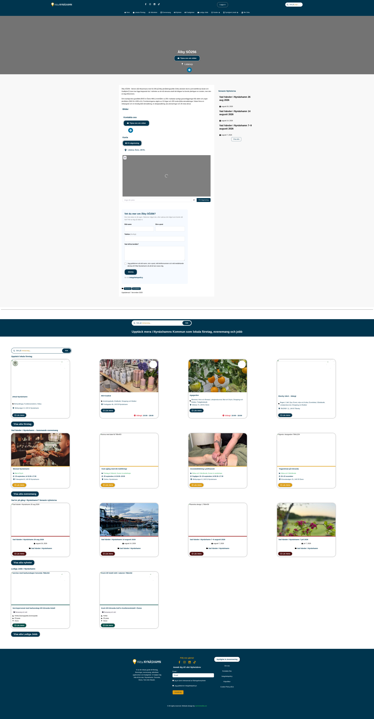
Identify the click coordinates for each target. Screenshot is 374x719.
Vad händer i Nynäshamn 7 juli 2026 (293, 539)
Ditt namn (128, 224)
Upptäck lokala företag (21, 356)
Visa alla (236, 139)
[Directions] (189, 69)
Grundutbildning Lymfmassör (202, 469)
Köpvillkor (227, 681)
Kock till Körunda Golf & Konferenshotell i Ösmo (121, 608)
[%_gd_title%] (64, 364)
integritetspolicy (136, 277)
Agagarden (194, 395)
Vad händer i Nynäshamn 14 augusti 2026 (118, 539)
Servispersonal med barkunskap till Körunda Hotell (34, 608)
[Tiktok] (159, 4)
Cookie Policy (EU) (227, 687)
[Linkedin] (154, 4)
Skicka (131, 272)
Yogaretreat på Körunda (289, 469)
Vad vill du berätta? (131, 244)
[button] (144, 415)
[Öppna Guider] (219, 12)
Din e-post (159, 224)
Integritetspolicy (227, 676)
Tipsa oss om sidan (188, 58)
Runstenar (128, 288)
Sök (186, 323)
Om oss (227, 666)
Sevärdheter (136, 288)
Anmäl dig (178, 692)
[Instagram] (150, 4)
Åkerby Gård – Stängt (287, 396)
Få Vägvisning (204, 200)
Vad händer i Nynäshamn (41, 548)
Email (174, 671)
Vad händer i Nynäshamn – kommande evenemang (34, 430)
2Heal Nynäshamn (19, 397)
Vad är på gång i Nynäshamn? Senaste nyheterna (34, 500)
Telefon (130, 234)
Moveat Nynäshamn (21, 469)
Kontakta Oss (227, 671)
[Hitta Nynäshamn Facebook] (146, 4)
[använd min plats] (194, 200)
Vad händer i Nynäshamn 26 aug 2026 (28, 539)
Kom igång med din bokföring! (114, 469)
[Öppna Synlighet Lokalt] (237, 12)
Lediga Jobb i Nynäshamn (23, 569)
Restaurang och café (21, 612)
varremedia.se (201, 706)
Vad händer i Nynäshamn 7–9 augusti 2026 (207, 539)
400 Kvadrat (106, 396)
